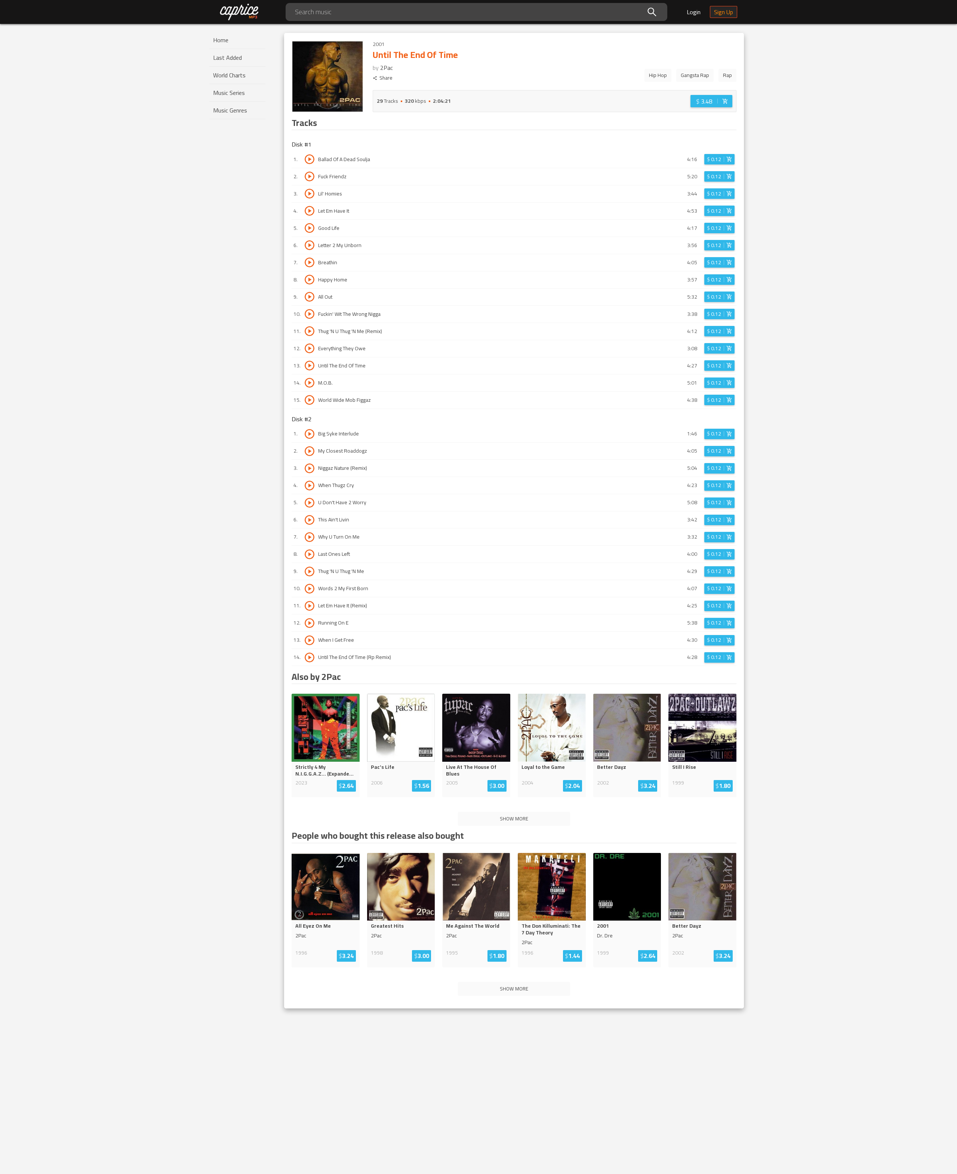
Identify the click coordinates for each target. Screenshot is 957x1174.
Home (220, 40)
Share (386, 78)
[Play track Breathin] (309, 262)
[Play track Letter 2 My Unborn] (309, 245)
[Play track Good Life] (309, 228)
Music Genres (230, 110)
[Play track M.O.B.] (309, 383)
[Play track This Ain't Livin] (309, 520)
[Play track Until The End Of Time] (309, 365)
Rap (727, 75)
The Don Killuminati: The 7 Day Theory (551, 929)
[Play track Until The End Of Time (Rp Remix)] (309, 657)
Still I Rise (684, 767)
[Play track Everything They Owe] (309, 348)
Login (694, 12)
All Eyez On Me (313, 925)
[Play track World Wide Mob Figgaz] (309, 400)
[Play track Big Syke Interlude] (309, 434)
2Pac (386, 67)
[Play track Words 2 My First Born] (309, 588)
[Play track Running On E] (309, 623)
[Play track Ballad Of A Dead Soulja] (309, 159)
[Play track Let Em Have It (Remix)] (309, 606)
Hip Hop (658, 75)
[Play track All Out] (309, 297)
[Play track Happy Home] (309, 279)
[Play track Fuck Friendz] (309, 176)
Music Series (229, 92)
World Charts (229, 75)
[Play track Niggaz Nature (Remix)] (309, 468)
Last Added (227, 57)
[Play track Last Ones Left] (309, 554)
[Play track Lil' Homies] (309, 193)
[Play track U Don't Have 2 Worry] (309, 502)
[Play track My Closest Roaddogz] (309, 451)
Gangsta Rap (695, 75)
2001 (603, 925)
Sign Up (723, 12)
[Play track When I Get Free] (309, 640)
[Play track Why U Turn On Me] (309, 537)
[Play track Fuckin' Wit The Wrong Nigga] (309, 314)
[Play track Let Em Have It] (309, 211)
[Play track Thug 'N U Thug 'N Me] (309, 571)
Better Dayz (611, 767)
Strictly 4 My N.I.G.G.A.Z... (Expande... (324, 770)
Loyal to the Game (543, 767)
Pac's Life (382, 767)
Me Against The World (472, 925)
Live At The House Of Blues (471, 770)
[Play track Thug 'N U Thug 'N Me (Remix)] (309, 331)
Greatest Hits (387, 925)
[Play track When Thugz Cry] (309, 485)
